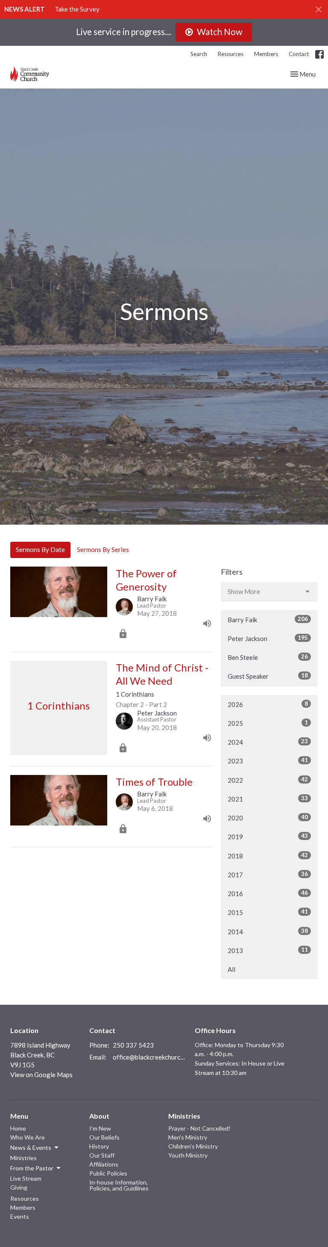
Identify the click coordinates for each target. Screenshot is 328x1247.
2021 (268, 799)
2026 (268, 704)
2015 (268, 912)
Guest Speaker (268, 676)
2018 (268, 856)
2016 (268, 893)
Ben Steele (268, 657)
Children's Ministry (193, 1146)
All (231, 969)
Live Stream (25, 1178)
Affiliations (103, 1164)
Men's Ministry (187, 1137)
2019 (268, 836)
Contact (299, 53)
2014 (268, 931)
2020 (268, 818)
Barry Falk (268, 619)
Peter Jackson (268, 638)
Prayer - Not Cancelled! (199, 1128)
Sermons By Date (40, 549)
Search (198, 53)
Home (18, 1128)
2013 (268, 950)
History (99, 1146)
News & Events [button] (30, 1147)
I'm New (100, 1128)
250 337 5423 (133, 1045)
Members (266, 53)
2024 (268, 742)
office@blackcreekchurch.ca (149, 1057)
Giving (18, 1187)
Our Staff (101, 1155)
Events (19, 1216)
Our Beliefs (104, 1137)
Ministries (23, 1157)
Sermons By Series (103, 549)
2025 (268, 723)
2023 (268, 761)
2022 (268, 780)
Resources (230, 53)
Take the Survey (77, 9)
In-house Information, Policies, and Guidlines (119, 1185)
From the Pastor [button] (31, 1168)
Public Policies (108, 1173)
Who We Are (27, 1137)
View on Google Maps (41, 1074)
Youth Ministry (188, 1155)
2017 (268, 874)
